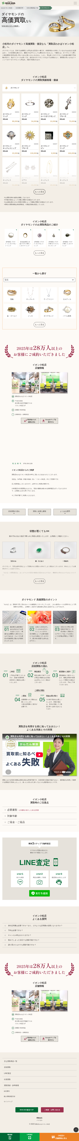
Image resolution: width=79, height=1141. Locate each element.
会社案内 (7, 1091)
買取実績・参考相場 (11, 1085)
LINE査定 (7, 1073)
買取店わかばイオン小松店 (42, 1124)
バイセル (39, 1120)
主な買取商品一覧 (10, 1061)
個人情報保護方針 (9, 1096)
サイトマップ (8, 1101)
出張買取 (7, 1079)
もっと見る (39, 192)
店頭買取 (7, 1067)
